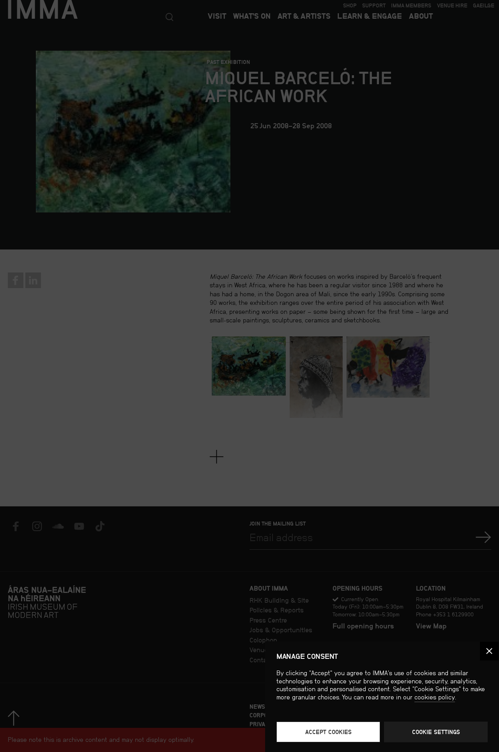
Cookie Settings (436, 732)
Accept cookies (328, 732)
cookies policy (434, 697)
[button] (489, 651)
